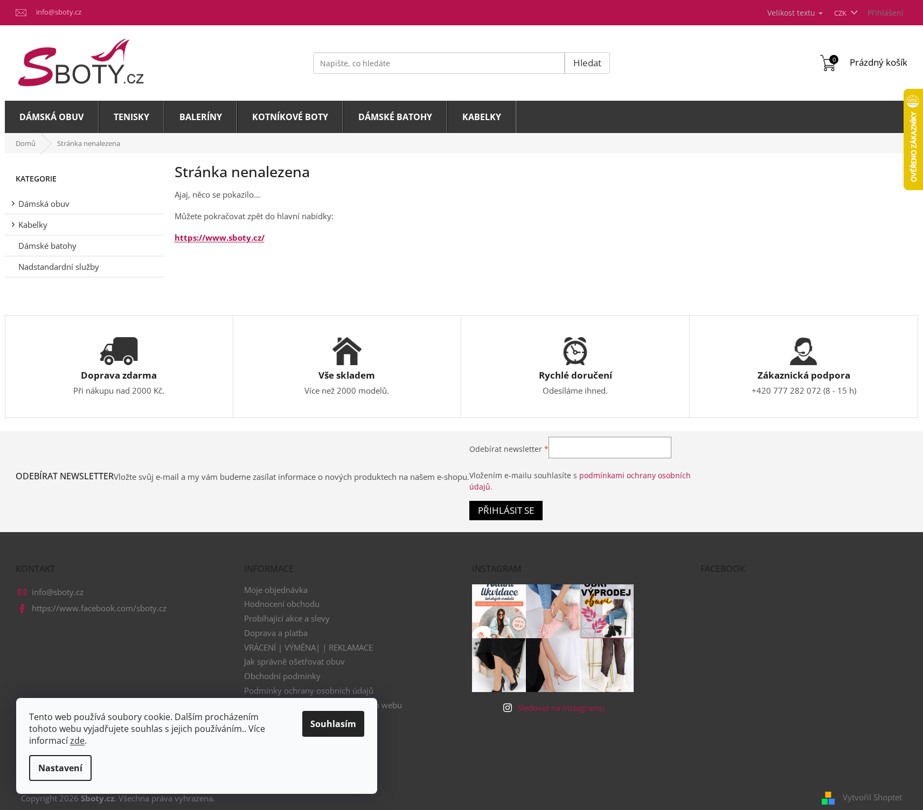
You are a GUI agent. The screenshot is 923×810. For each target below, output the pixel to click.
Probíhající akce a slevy (287, 618)
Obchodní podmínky (282, 676)
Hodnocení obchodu (282, 603)
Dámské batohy (47, 245)
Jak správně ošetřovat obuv (294, 661)
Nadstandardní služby (58, 266)
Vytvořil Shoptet (872, 797)
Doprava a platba (276, 632)
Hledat (587, 63)
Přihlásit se (506, 510)
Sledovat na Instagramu (561, 707)
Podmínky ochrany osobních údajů (308, 690)
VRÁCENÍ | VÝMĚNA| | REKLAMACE (308, 647)
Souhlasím (333, 724)
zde (77, 740)
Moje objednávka (276, 589)
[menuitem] (52, 117)
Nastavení (60, 768)
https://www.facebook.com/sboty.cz (99, 608)
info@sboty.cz (58, 591)
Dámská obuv (44, 203)
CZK (841, 13)
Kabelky (32, 224)
